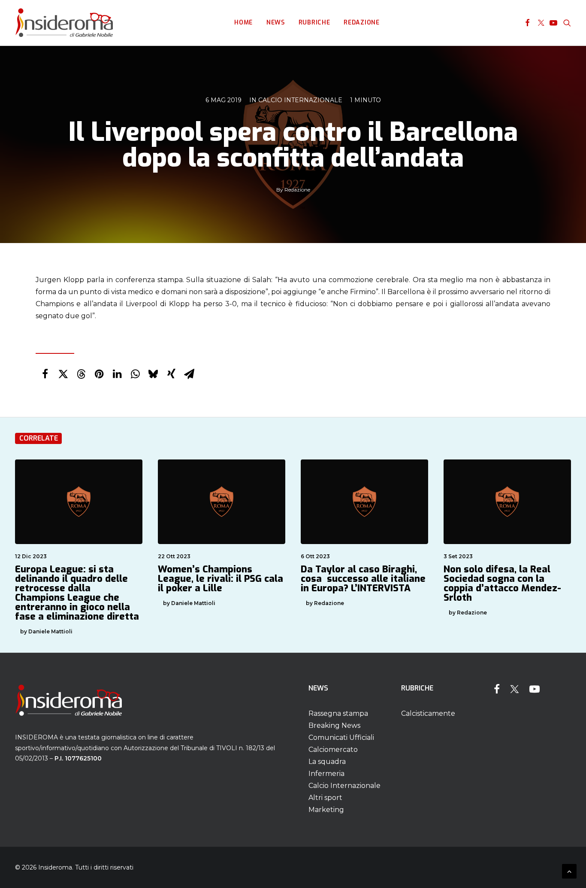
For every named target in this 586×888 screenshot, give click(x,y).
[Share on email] (189, 374)
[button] (527, 23)
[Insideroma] (64, 23)
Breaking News (334, 725)
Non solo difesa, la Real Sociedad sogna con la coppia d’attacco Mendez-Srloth (502, 583)
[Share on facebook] (45, 374)
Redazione (361, 22)
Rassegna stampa (338, 713)
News (275, 22)
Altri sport (325, 798)
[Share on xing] (171, 374)
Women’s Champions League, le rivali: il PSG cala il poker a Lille (220, 578)
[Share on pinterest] (99, 374)
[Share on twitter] (63, 374)
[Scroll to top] (569, 871)
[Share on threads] (81, 374)
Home (243, 22)
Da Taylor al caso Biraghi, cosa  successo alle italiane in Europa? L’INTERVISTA (363, 578)
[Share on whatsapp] (135, 374)
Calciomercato (333, 749)
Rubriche (314, 22)
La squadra (327, 761)
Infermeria (326, 773)
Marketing (326, 810)
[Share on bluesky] (153, 374)
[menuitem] (243, 23)
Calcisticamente (428, 713)
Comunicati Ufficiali (341, 737)
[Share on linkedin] (117, 374)
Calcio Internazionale (300, 100)
